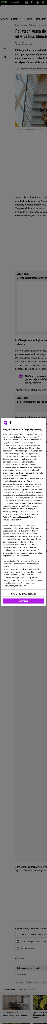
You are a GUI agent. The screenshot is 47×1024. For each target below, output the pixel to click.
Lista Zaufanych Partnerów (15, 586)
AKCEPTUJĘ (23, 601)
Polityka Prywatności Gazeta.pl (15, 517)
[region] (23, 512)
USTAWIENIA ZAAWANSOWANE (23, 594)
